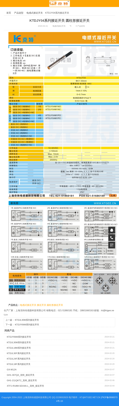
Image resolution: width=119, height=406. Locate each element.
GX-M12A (11, 369)
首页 (8, 12)
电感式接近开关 (34, 12)
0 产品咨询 (80, 26)
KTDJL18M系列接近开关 (19, 348)
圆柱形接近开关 (55, 305)
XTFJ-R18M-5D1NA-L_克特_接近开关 (25, 386)
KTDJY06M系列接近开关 (27, 324)
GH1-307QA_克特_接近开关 (20, 375)
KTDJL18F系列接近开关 (18, 364)
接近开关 (42, 305)
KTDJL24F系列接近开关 (18, 358)
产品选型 (18, 12)
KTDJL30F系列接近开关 (18, 353)
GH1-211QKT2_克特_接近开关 (22, 380)
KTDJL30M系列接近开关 (27, 320)
